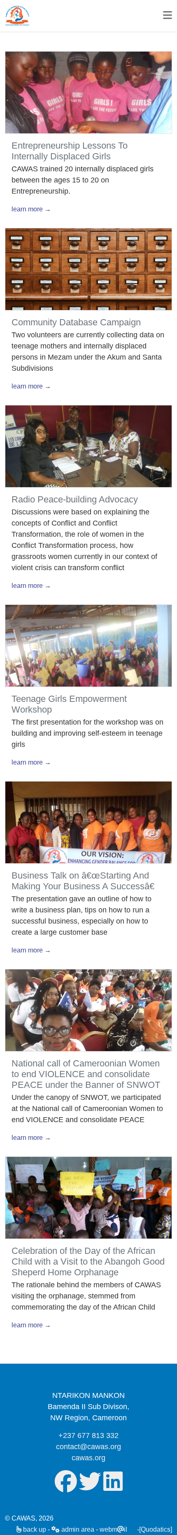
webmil (113, 1529)
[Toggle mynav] (167, 15)
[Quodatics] (155, 1529)
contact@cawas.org (88, 1447)
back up (33, 1529)
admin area (77, 1529)
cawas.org (88, 1458)
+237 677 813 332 (88, 1435)
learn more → (31, 209)
